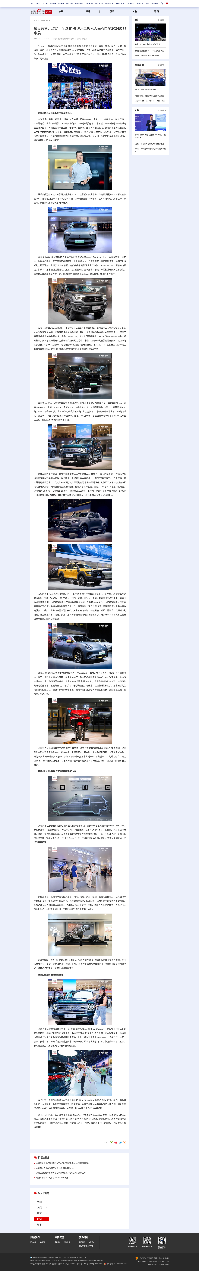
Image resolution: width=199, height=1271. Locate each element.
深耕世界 (119, 3)
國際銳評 (61, 3)
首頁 (32, 3)
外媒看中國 (99, 3)
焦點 (66, 11)
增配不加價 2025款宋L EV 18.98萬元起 (52, 1178)
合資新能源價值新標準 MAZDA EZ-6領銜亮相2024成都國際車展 (62, 1163)
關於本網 (33, 1242)
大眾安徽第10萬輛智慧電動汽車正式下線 (149, 96)
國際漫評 (53, 3)
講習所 (45, 3)
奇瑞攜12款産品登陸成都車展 (145, 89)
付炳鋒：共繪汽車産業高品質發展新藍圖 (149, 144)
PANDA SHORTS (152, 3)
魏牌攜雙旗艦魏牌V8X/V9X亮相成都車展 (149, 51)
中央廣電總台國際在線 (66, 39)
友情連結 (91, 1242)
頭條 (112, 11)
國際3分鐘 (69, 3)
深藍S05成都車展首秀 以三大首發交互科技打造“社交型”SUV (61, 1173)
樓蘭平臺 (140, 3)
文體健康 (129, 3)
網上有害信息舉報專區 (86, 1246)
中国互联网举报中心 (39, 1257)
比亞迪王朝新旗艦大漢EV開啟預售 (147, 55)
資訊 (88, 11)
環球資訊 (57, 1242)
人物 (135, 11)
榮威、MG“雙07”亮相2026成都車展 (147, 44)
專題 (156, 11)
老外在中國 (89, 3)
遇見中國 (108, 3)
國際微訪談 (79, 3)
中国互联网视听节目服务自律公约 (40, 1264)
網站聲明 (82, 1242)
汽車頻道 (42, 20)
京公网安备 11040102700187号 (116, 1264)
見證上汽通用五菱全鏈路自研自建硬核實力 (150, 101)
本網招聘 (42, 1242)
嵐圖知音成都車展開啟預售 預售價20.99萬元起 (55, 1168)
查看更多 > (162, 20)
